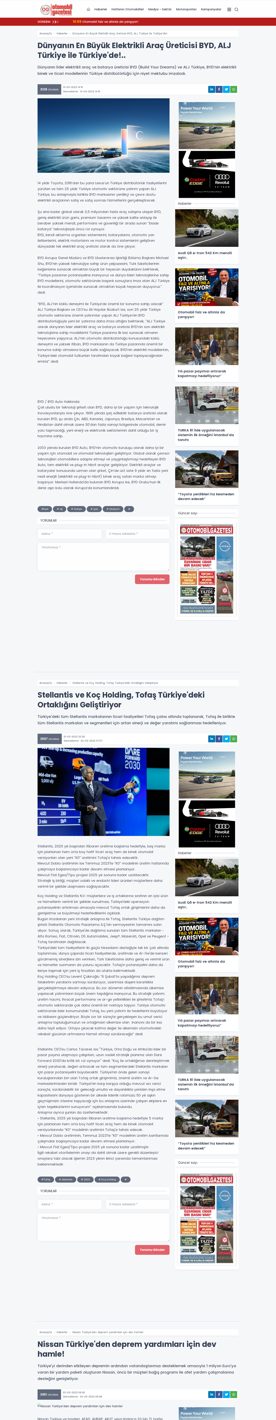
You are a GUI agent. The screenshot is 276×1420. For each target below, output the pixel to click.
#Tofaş (45, 1179)
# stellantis (65, 1179)
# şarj (94, 509)
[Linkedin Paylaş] (211, 89)
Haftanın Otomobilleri (128, 9)
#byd (44, 509)
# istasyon (113, 509)
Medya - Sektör (160, 9)
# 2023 (85, 1179)
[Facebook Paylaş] (219, 89)
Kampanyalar (211, 9)
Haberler (100, 9)
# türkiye (76, 509)
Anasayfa (45, 33)
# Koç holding (107, 1179)
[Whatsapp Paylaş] (233, 89)
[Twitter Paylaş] (226, 89)
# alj (60, 509)
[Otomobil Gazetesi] (56, 9)
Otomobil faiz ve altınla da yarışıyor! (105, 21)
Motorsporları (186, 9)
